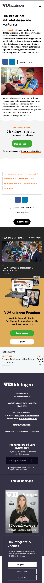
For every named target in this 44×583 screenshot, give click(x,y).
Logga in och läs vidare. (31, 151)
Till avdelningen (34, 237)
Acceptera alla (22, 565)
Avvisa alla (22, 578)
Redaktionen (10, 431)
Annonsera (34, 431)
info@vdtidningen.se (28, 418)
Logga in (22, 341)
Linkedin (22, 485)
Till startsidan (22, 221)
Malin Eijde (22, 406)
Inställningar (22, 571)
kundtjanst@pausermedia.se (27, 415)
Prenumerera (20, 143)
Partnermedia (22, 431)
